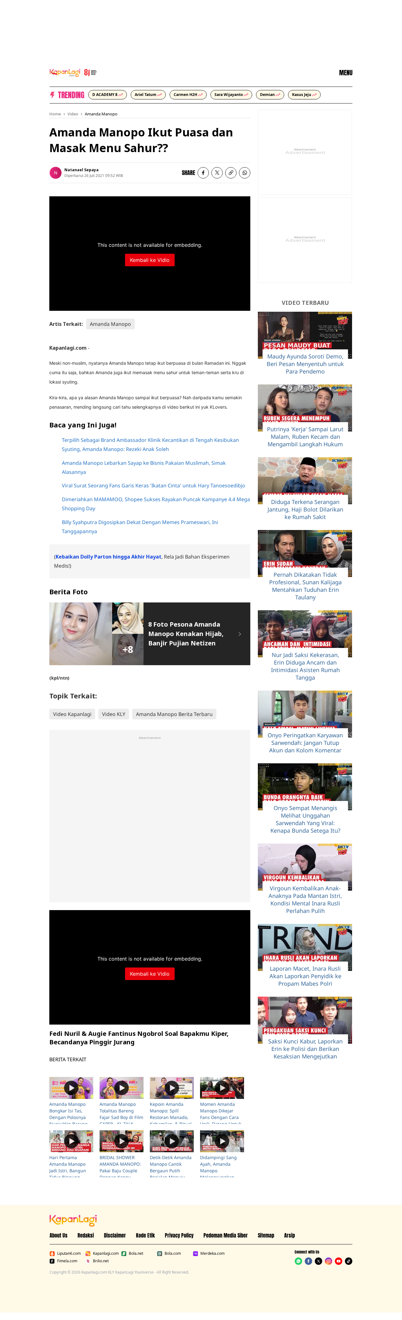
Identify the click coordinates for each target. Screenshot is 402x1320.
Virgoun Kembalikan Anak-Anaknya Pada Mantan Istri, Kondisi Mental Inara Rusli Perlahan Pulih (305, 899)
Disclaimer (115, 1235)
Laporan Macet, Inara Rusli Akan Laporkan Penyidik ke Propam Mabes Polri (305, 976)
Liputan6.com (69, 1253)
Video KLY (113, 714)
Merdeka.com (212, 1253)
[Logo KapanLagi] (73, 72)
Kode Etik (145, 1235)
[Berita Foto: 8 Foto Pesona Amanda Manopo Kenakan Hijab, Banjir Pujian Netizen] (239, 633)
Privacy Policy (179, 1235)
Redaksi (86, 1235)
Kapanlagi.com (106, 1253)
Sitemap (266, 1235)
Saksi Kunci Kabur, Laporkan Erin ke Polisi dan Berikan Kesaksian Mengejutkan (305, 1048)
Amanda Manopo (101, 114)
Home (55, 114)
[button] (230, 172)
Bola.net (136, 1253)
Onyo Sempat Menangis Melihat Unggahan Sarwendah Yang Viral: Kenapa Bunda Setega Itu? (305, 819)
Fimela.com (67, 1261)
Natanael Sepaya (81, 169)
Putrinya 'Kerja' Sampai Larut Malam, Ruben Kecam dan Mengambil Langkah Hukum (305, 436)
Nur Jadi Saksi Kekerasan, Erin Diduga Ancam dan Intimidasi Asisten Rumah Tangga (305, 666)
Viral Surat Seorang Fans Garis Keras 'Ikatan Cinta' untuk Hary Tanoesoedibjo (153, 485)
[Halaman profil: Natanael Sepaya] (55, 173)
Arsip (289, 1235)
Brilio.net (101, 1261)
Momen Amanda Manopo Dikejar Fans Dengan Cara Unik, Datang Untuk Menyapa (220, 1117)
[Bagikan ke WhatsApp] (244, 172)
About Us (59, 1235)
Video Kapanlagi (72, 714)
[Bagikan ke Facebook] (203, 172)
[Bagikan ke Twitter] (217, 172)
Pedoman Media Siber (226, 1235)
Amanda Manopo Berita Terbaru (174, 714)
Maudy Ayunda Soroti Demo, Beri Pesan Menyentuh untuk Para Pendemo (305, 364)
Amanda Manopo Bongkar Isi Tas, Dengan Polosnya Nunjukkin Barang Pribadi (68, 1117)
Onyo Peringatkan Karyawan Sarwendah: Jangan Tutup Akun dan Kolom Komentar (305, 742)
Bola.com (173, 1253)
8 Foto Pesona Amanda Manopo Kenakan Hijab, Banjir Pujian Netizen (186, 633)
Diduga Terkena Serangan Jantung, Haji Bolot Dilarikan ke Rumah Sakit (305, 509)
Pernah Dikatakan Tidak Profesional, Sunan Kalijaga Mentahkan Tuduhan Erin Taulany (305, 586)
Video (73, 114)
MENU (345, 72)
